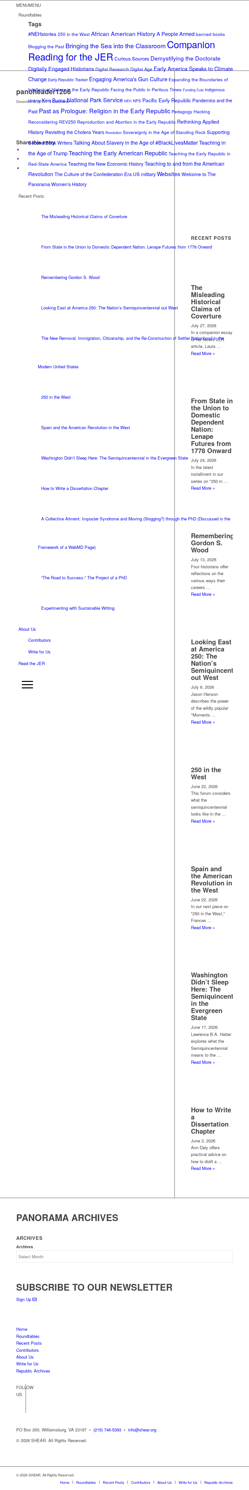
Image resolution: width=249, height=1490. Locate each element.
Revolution (113, 132)
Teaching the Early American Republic (118, 153)
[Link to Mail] (228, 1475)
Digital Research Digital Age (123, 69)
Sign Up (24, 1299)
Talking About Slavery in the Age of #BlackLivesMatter (136, 142)
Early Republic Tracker (68, 79)
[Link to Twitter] (21, 1408)
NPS (137, 100)
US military (144, 174)
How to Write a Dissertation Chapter (211, 1120)
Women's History (69, 184)
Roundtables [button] (30, 15)
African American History (123, 33)
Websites (168, 174)
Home (21, 1329)
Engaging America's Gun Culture (128, 79)
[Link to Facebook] (21, 1398)
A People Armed (176, 34)
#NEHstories (42, 33)
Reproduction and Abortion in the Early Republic (126, 121)
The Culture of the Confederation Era (93, 174)
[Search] (21, 673)
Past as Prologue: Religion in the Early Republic (104, 110)
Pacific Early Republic (166, 100)
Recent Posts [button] (31, 196)
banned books (210, 34)
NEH (128, 100)
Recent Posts (29, 1343)
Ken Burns (53, 100)
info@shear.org (142, 1430)
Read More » (203, 722)
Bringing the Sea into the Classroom (115, 45)
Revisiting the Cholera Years (74, 131)
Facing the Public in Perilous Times (146, 89)
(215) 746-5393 (107, 1430)
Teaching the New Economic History (105, 163)
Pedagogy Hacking (191, 111)
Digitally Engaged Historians (61, 68)
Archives (24, 1247)
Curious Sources (131, 58)
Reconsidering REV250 (52, 121)
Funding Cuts (193, 89)
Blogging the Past (46, 46)
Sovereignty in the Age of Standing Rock (164, 132)
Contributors (39, 640)
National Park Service (95, 99)
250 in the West (74, 34)
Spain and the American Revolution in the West (211, 879)
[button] (28, 5)
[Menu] (25, 684)
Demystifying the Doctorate (185, 58)
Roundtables (28, 1336)
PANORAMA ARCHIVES (67, 1217)
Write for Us (39, 652)
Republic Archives (33, 1371)
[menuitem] (125, 674)
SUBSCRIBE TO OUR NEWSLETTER (94, 1287)
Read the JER (31, 663)
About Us (27, 629)
